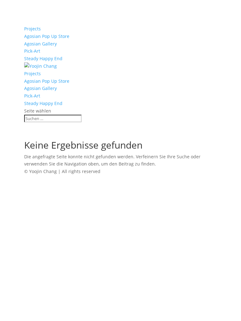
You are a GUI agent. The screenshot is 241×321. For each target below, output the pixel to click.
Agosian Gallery (40, 44)
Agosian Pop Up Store (46, 36)
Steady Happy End (43, 58)
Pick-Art (32, 51)
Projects (32, 29)
